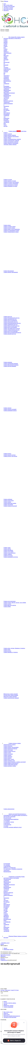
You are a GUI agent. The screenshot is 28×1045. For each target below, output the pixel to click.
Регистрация (7, 954)
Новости (6, 1013)
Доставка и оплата (8, 7)
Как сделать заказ (8, 5)
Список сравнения (8, 1007)
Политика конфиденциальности (12, 1016)
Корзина (3, 958)
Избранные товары (8, 949)
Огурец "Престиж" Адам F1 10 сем (10, 990)
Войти (2, 954)
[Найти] (15, 940)
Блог (5, 3)
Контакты (6, 10)
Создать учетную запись (10, 1003)
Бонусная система (8, 9)
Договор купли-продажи (10, 1017)
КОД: (2, 988)
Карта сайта (7, 1014)
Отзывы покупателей (9, 6)
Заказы (5, 948)
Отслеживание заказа (6, 953)
